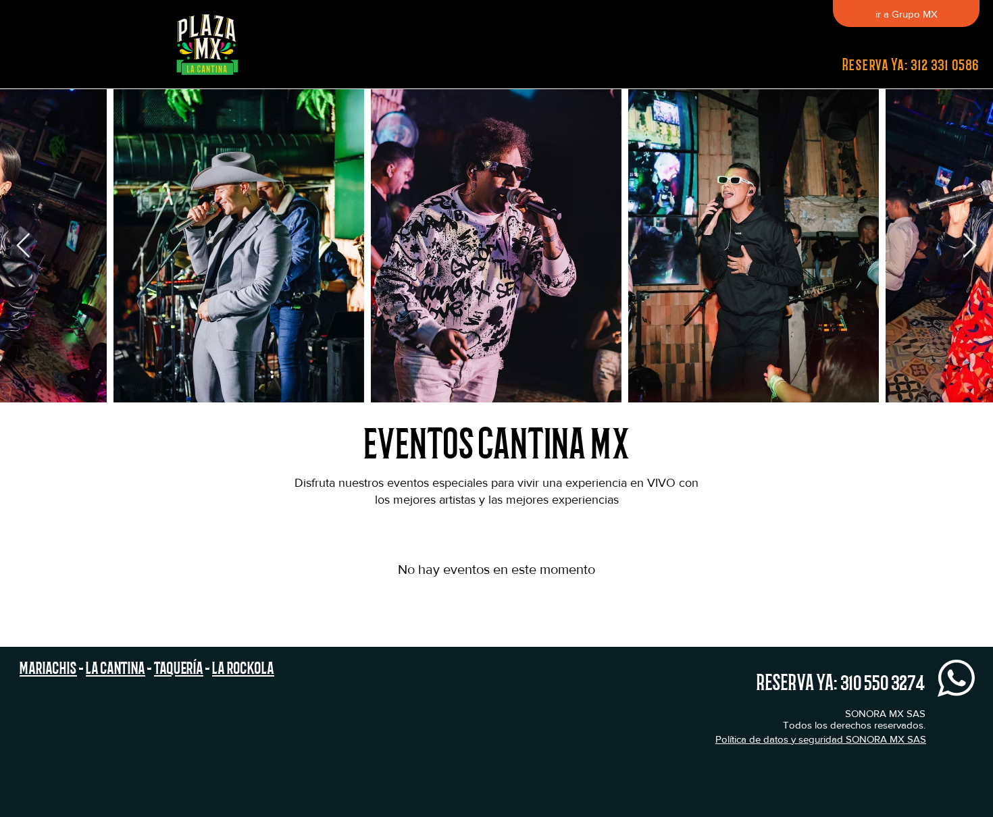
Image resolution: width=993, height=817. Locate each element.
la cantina (115, 666)
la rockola (243, 666)
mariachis (48, 666)
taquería (178, 666)
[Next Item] (969, 246)
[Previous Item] (23, 246)
